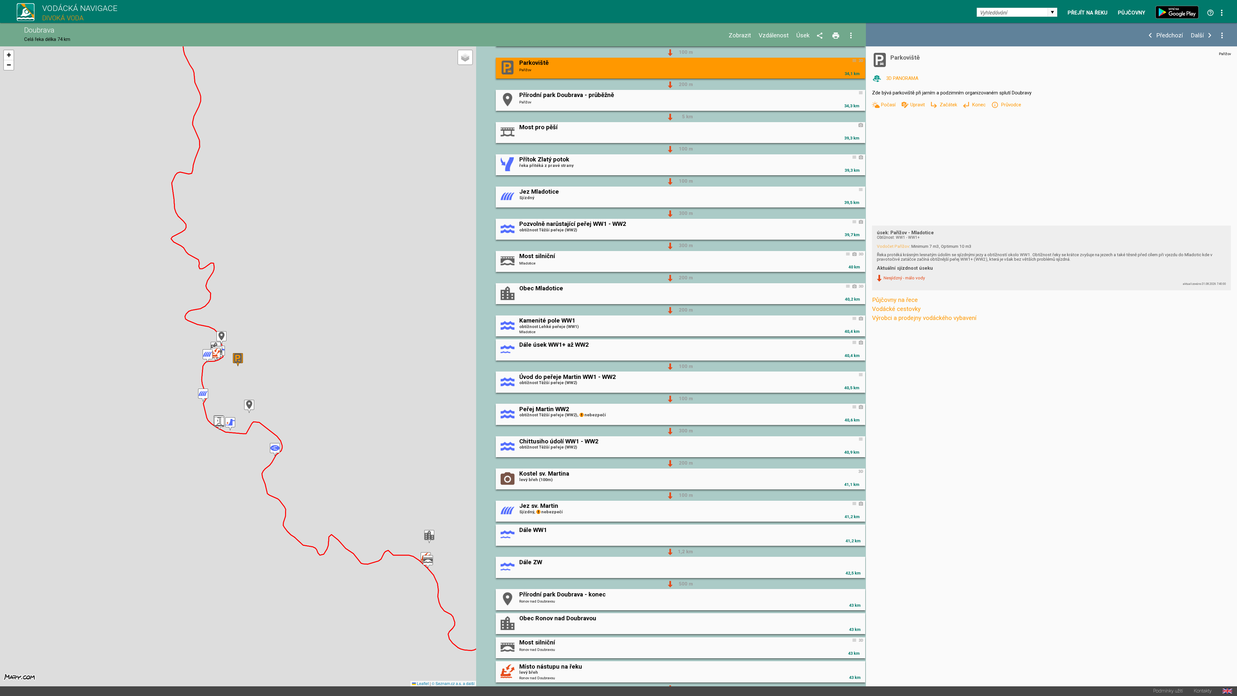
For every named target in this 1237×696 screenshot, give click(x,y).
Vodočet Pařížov (893, 246)
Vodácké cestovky (896, 309)
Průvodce (1011, 105)
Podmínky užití (1168, 691)
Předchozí (1169, 36)
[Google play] (1178, 12)
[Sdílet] (821, 36)
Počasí (889, 105)
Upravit (918, 105)
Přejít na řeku (1088, 12)
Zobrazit (740, 36)
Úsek (803, 36)
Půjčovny (1131, 12)
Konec (979, 105)
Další (1197, 36)
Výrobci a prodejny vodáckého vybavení (924, 318)
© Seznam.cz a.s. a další (453, 683)
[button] (429, 536)
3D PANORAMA (902, 78)
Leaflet (422, 683)
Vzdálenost (774, 36)
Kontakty (1203, 691)
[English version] (1227, 691)
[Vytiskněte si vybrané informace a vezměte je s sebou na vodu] (836, 36)
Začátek (949, 105)
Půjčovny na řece (895, 300)
